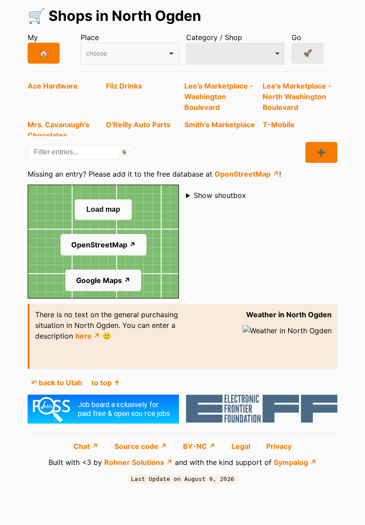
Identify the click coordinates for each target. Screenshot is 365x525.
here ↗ (87, 335)
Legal (241, 446)
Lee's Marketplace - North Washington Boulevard (297, 96)
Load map (103, 209)
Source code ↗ (141, 446)
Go (296, 37)
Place (90, 37)
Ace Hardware (53, 85)
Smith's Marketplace (219, 124)
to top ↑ (105, 382)
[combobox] (130, 54)
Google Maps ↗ (103, 280)
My (33, 37)
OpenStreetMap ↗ (247, 174)
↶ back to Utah (56, 382)
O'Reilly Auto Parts (138, 124)
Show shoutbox (220, 195)
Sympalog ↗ (295, 462)
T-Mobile (279, 124)
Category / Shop (214, 37)
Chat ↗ (86, 446)
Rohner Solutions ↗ (138, 462)
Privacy (279, 446)
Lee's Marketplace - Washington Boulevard (218, 96)
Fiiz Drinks (124, 85)
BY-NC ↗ (200, 446)
